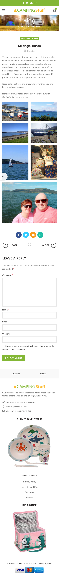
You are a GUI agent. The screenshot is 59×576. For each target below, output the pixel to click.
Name (5, 309)
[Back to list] (29, 245)
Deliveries (29, 492)
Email (5, 321)
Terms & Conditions (29, 487)
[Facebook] (23, 3)
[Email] (31, 3)
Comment (7, 275)
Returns (29, 497)
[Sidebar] (4, 176)
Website (6, 333)
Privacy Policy (29, 481)
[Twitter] (27, 3)
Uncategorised (33, 26)
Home (20, 26)
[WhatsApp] (36, 3)
